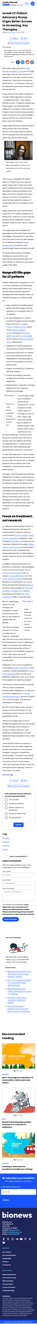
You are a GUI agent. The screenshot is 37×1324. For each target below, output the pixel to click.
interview (5, 838)
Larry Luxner (12, 32)
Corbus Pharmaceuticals (12, 573)
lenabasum (29, 585)
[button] (27, 3)
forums (13, 959)
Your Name (6, 871)
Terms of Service (8, 1287)
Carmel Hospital (25, 336)
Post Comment (10, 919)
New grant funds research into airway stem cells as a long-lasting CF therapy (19, 974)
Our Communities (9, 1255)
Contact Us (6, 1265)
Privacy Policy (7, 1284)
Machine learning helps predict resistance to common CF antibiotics (19, 991)
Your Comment (8, 888)
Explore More (7, 1271)
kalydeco (5, 842)
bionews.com (14, 1230)
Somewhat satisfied (16, 803)
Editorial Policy (7, 1281)
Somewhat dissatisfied (17, 814)
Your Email (6, 880)
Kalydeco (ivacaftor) (20, 668)
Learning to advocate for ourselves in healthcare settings (17, 1000)
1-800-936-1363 (13, 1234)
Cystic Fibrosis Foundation (12, 579)
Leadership (6, 1258)
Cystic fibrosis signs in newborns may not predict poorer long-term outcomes (18, 1009)
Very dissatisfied (15, 818)
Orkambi (5, 845)
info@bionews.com (14, 1232)
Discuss (15, 38)
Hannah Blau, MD (15, 541)
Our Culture (6, 1252)
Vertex (5, 849)
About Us (5, 1248)
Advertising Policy (9, 1275)
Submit (18, 825)
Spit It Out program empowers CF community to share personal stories (19, 982)
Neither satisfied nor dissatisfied (16, 809)
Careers (5, 1262)
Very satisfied (14, 799)
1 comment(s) (18, 856)
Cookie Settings (8, 1291)
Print (25, 38)
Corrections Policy (9, 1278)
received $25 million (17, 576)
